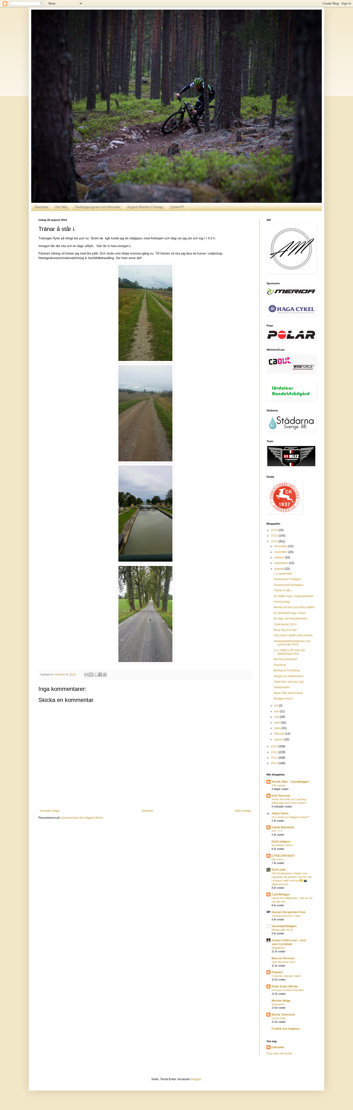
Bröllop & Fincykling (287, 670)
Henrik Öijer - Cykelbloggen (290, 781)
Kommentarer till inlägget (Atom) (82, 817)
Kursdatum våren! (282, 845)
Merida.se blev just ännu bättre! (294, 607)
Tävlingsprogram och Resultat (97, 207)
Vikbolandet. (282, 687)
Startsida (41, 207)
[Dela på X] (95, 674)
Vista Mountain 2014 (283, 962)
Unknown (277, 1047)
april (277, 722)
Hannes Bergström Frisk (288, 912)
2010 (274, 763)
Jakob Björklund (283, 827)
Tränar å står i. (283, 590)
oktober (279, 557)
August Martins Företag (145, 207)
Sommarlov (278, 1004)
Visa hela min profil (279, 1053)
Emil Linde (279, 869)
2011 (274, 757)
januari (279, 739)
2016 (274, 530)
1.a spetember (283, 573)
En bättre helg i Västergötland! (293, 596)
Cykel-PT (177, 207)
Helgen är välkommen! (288, 676)
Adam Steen (280, 813)
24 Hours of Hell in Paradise (288, 990)
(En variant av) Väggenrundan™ (290, 817)
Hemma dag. (282, 601)
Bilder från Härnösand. (288, 693)
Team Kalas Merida (285, 986)
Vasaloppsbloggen (284, 926)
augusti (279, 569)
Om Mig (61, 207)
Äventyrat (280, 665)
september (281, 563)
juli (276, 705)
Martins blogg (281, 1000)
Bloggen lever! (283, 698)
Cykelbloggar (281, 894)
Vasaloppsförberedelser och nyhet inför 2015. (292, 642)
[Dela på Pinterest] (104, 674)
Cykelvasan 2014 (285, 624)
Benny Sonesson (283, 1014)
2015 (274, 535)
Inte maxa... (278, 859)
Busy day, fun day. (285, 630)
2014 (274, 541)
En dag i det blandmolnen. (291, 618)
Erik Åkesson (281, 795)
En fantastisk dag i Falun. (290, 613)
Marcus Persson (283, 958)
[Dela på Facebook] (100, 674)
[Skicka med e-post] (86, 674)
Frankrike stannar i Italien (286, 975)
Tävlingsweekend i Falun (286, 915)
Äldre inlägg (243, 810)
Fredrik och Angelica (286, 1028)
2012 (274, 752)
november (281, 552)
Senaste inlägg (49, 810)
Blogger (196, 1079)
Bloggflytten (278, 947)
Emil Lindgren (281, 841)
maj (277, 717)
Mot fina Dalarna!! (285, 659)
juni (277, 711)
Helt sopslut (278, 785)
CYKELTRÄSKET (283, 855)
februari (279, 733)
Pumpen (277, 972)
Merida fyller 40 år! (282, 929)
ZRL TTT (277, 831)
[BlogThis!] (91, 674)
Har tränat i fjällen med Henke (293, 635)
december (281, 546)
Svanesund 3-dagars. (288, 579)
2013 (274, 746)
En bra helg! (279, 1018)
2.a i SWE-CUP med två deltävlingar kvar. (289, 652)
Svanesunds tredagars (288, 585)
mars (277, 728)
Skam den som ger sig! (289, 681)
